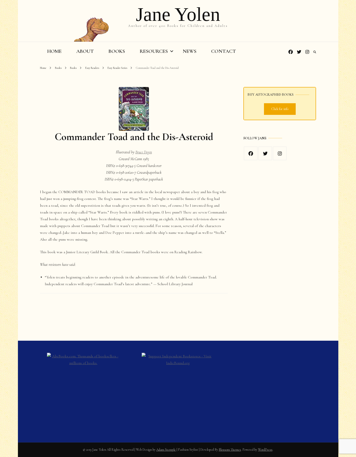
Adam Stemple (166, 450)
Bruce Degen (143, 152)
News (189, 51)
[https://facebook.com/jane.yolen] (250, 153)
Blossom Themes (230, 450)
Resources (154, 51)
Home (54, 51)
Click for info (279, 109)
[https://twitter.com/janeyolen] (265, 153)
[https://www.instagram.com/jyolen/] (279, 153)
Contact (223, 51)
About (85, 51)
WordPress (265, 450)
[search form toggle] (314, 52)
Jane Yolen (178, 14)
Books (116, 51)
